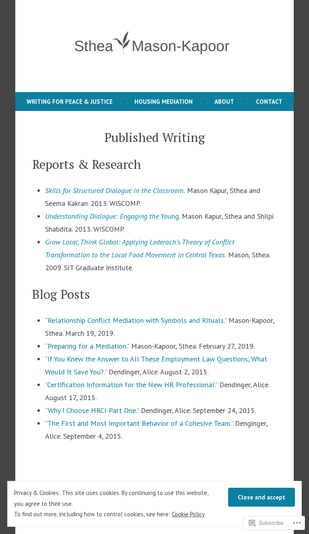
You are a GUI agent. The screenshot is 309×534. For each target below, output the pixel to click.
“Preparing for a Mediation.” (87, 346)
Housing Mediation (163, 101)
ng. (112, 216)
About (224, 101)
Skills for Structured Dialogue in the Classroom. (115, 190)
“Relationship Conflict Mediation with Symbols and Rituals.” (136, 320)
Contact (269, 101)
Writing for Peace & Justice (70, 101)
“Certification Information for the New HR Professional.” (131, 384)
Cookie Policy (188, 514)
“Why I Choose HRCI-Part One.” (92, 410)
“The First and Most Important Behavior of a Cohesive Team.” (139, 423)
